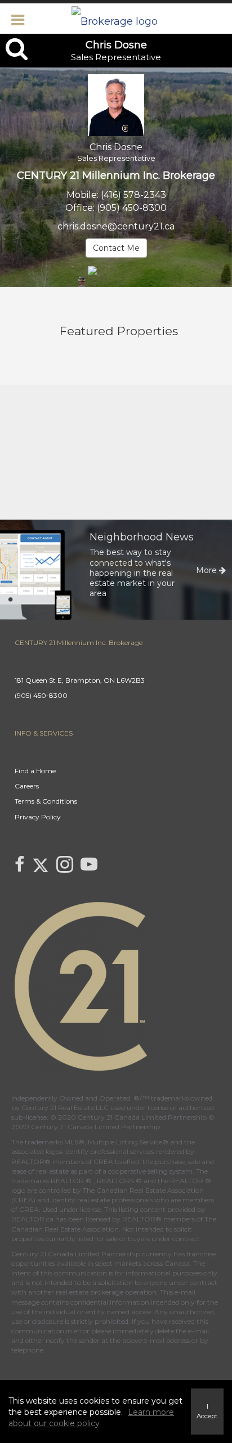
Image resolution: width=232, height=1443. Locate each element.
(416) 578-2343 (133, 195)
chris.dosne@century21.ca (116, 226)
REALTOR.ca (32, 1219)
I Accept (207, 1411)
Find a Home (35, 770)
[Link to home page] (116, 18)
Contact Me (116, 248)
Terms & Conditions (46, 801)
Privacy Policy (38, 817)
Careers (27, 786)
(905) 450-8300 (132, 207)
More (207, 570)
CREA (103, 1161)
